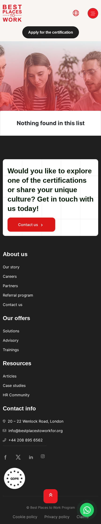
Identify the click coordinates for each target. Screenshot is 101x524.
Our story (11, 267)
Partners (10, 285)
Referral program (18, 295)
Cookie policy (25, 516)
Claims (83, 516)
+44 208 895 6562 (25, 440)
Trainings (11, 349)
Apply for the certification (50, 32)
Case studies (14, 385)
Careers (10, 276)
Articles (9, 376)
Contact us (28, 224)
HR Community (16, 395)
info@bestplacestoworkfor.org (35, 430)
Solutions (11, 331)
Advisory (11, 340)
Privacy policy (57, 516)
